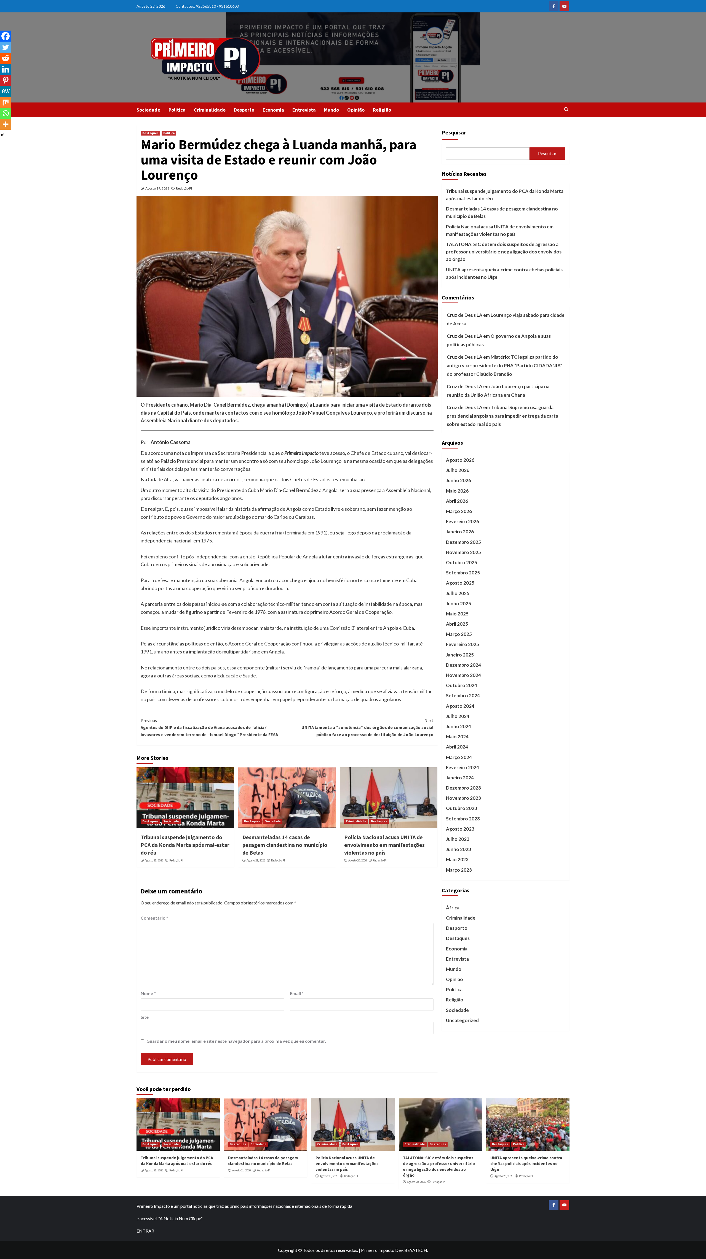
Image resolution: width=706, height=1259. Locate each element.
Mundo (331, 110)
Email (297, 993)
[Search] (566, 109)
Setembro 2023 (463, 819)
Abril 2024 (457, 747)
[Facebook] (5, 36)
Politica (177, 110)
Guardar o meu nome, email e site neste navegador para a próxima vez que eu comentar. (236, 1041)
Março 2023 (459, 870)
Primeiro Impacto (377, 1250)
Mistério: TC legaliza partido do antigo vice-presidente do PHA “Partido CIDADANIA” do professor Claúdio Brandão (504, 365)
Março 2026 (459, 511)
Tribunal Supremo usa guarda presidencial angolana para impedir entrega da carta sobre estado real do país (502, 415)
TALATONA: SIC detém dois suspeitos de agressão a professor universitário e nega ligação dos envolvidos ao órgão (503, 251)
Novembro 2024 (463, 675)
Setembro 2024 (463, 696)
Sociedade (148, 110)
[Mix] (5, 102)
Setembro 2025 (463, 573)
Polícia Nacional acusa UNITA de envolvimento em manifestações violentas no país (384, 845)
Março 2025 (459, 634)
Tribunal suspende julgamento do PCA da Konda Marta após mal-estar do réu (185, 845)
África (452, 908)
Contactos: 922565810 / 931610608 (207, 6)
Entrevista (304, 110)
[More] (5, 124)
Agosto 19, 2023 (157, 188)
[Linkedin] (5, 69)
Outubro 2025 (461, 562)
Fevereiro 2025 (462, 644)
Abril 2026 (457, 501)
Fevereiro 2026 (462, 521)
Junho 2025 (458, 603)
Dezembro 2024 (463, 665)
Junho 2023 (458, 849)
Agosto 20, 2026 (357, 860)
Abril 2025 (457, 624)
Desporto (244, 110)
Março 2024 (459, 757)
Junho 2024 (458, 726)
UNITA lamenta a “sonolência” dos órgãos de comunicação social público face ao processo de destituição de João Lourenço (367, 727)
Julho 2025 (457, 593)
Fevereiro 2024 (462, 767)
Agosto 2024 (460, 706)
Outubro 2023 (461, 808)
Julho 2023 (457, 839)
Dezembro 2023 (463, 788)
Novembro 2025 (463, 552)
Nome (148, 993)
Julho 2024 (457, 716)
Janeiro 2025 (460, 655)
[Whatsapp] (5, 113)
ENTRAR (145, 1230)
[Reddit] (5, 58)
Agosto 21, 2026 (154, 860)
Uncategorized (462, 1020)
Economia (273, 110)
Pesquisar (454, 132)
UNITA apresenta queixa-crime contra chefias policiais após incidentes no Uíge (504, 273)
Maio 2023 (457, 860)
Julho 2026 (457, 470)
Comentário (154, 917)
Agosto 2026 (460, 460)
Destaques (150, 133)
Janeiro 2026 (460, 532)
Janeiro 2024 (460, 777)
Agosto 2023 (460, 829)
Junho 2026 (458, 480)
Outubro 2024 (461, 685)
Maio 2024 (457, 736)
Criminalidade (210, 110)
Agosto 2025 (460, 583)
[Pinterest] (5, 80)
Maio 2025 (457, 614)
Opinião (356, 110)
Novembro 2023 (463, 798)
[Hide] (2, 135)
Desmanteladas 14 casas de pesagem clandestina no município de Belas (284, 845)
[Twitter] (5, 47)
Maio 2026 (457, 491)
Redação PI (184, 188)
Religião (382, 110)
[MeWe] (5, 91)
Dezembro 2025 (463, 542)
